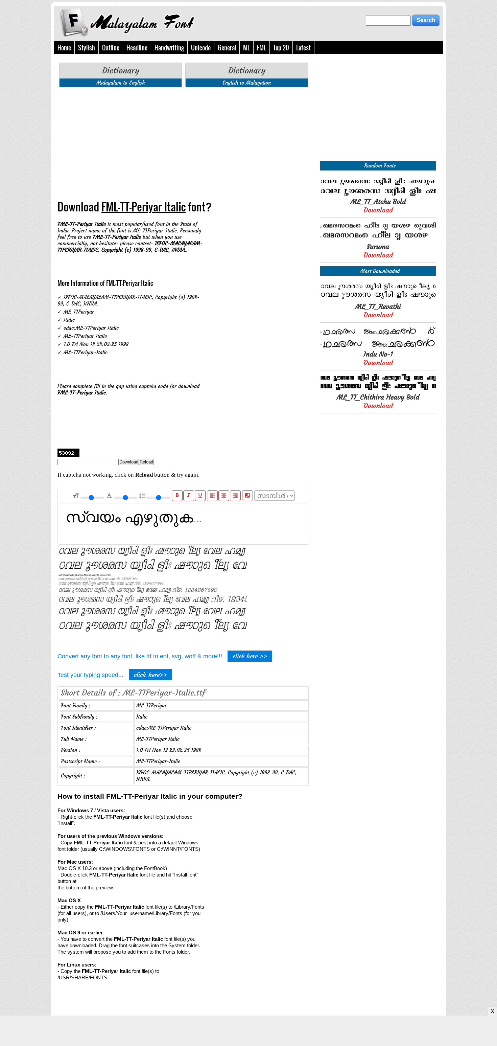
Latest (303, 47)
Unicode (201, 47)
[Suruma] (378, 239)
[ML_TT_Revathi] (378, 299)
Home (64, 47)
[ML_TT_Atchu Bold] (378, 194)
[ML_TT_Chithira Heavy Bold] (378, 389)
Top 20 (281, 47)
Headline (136, 47)
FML (261, 47)
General (227, 47)
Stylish (86, 47)
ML (246, 47)
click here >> (250, 656)
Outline (110, 47)
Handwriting (169, 47)
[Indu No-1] (378, 346)
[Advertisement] (183, 139)
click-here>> (150, 675)
